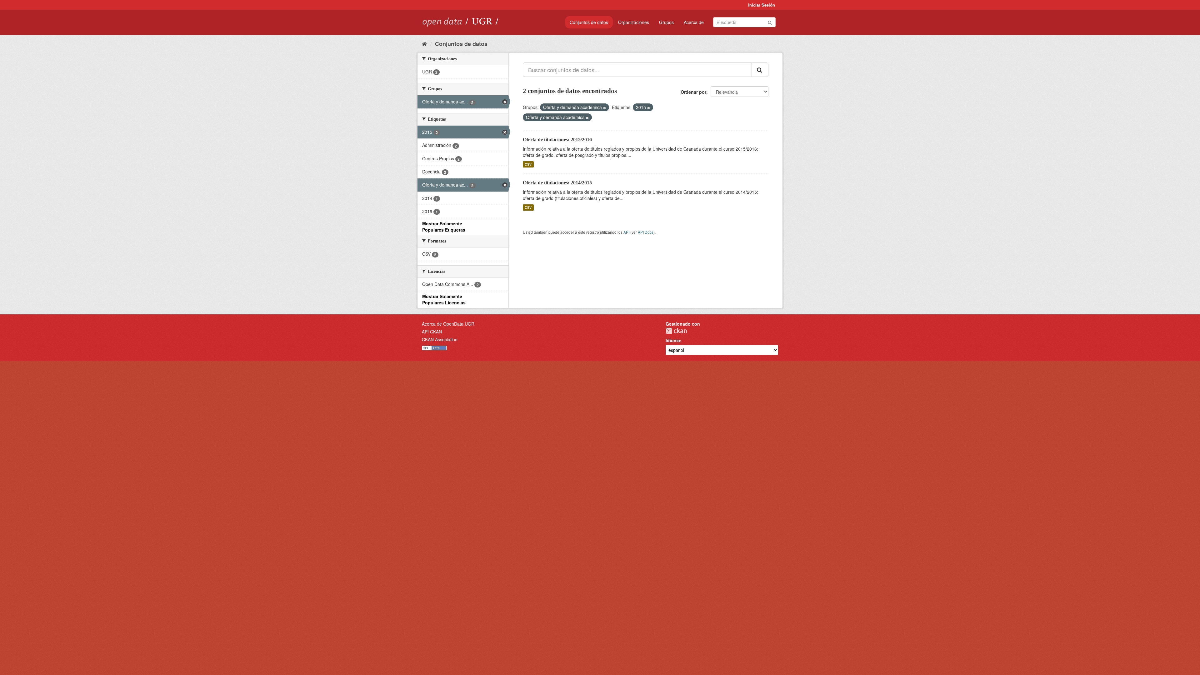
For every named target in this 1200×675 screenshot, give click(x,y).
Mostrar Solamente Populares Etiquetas (443, 226)
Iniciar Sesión (761, 5)
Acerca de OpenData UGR (448, 324)
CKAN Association (440, 339)
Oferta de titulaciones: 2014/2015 (557, 182)
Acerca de (694, 22)
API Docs (645, 232)
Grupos (666, 22)
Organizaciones (633, 22)
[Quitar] (604, 107)
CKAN (676, 331)
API (626, 232)
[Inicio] (424, 43)
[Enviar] (769, 21)
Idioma (673, 340)
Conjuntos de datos (589, 22)
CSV (528, 164)
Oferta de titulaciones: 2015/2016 (557, 139)
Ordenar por (693, 92)
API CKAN (432, 331)
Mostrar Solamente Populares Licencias (444, 299)
